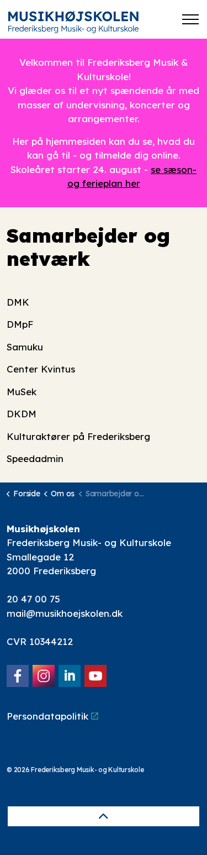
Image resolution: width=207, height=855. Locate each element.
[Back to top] (103, 816)
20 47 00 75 (33, 599)
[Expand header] (190, 19)
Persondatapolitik (47, 716)
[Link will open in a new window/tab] (18, 676)
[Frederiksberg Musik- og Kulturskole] (73, 22)
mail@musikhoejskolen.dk (65, 613)
